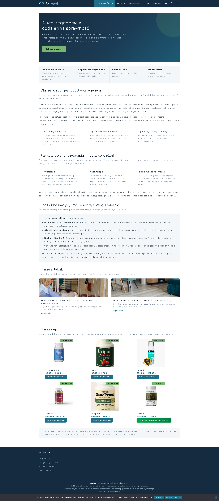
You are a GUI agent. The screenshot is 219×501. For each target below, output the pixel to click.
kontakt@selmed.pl (113, 491)
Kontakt (157, 3)
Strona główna (104, 3)
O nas (146, 3)
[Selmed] (48, 3)
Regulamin (44, 458)
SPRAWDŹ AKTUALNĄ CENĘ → (155, 420)
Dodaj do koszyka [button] (55, 377)
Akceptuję (158, 497)
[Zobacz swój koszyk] (166, 3)
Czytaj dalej (46, 313)
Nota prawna (45, 470)
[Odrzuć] (216, 497)
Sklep (119, 3)
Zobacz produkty (54, 49)
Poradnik (134, 3)
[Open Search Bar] (172, 3)
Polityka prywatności (49, 462)
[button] (177, 3)
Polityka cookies (47, 466)
